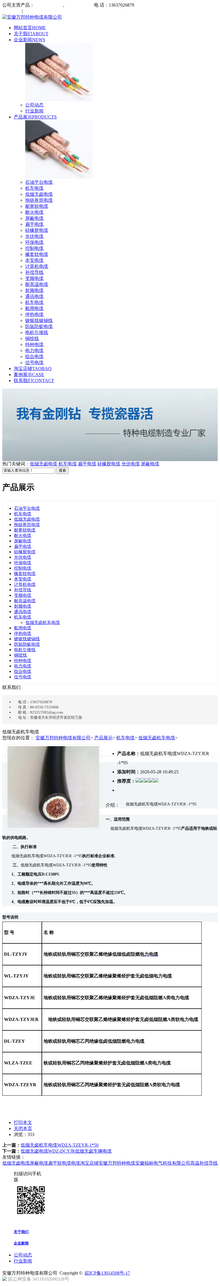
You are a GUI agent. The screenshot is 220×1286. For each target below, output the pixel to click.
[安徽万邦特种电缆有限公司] (32, 17)
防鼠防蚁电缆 (39, 326)
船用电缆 (34, 308)
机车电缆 (34, 188)
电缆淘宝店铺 (85, 1163)
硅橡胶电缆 (36, 230)
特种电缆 (34, 344)
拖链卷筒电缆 (39, 200)
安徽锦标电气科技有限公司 (162, 1163)
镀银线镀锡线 (39, 320)
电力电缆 (34, 350)
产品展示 (35, 116)
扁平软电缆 (59, 1163)
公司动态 (34, 104)
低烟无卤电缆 (39, 194)
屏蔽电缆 (34, 218)
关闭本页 (23, 1128)
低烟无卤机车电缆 (42, 622)
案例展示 (29, 374)
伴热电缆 (34, 314)
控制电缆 (34, 248)
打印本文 (23, 1122)
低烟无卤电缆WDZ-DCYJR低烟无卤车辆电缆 (66, 1151)
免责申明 (32, 11)
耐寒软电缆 (36, 206)
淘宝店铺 (33, 368)
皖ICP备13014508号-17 (107, 1273)
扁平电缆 (34, 224)
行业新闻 (34, 110)
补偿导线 (34, 272)
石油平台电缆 (39, 182)
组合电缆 (34, 356)
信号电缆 (34, 362)
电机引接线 (36, 332)
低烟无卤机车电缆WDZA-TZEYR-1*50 (60, 1145)
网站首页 (30, 27)
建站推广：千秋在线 (90, 1280)
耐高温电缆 (36, 284)
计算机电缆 (36, 266)
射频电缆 (34, 290)
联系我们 (34, 380)
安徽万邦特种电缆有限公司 (63, 737)
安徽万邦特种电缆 (117, 1163)
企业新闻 (29, 39)
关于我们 (31, 33)
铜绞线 (32, 338)
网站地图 (12, 11)
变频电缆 (34, 278)
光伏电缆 (34, 236)
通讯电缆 (34, 296)
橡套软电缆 (36, 254)
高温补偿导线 (204, 1163)
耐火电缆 (34, 212)
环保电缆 (34, 242)
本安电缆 (34, 260)
